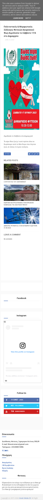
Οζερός (5, 471)
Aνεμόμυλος (7, 462)
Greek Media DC (25, 498)
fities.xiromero (19, 376)
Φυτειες (7, 154)
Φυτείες (8, 376)
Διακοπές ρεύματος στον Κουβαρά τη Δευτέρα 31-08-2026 (20, 227)
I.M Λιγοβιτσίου (8, 465)
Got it (28, 18)
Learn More (18, 18)
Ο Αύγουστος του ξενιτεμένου (15, 182)
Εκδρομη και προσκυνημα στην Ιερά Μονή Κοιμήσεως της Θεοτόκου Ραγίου (19, 204)
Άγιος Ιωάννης (7, 468)
